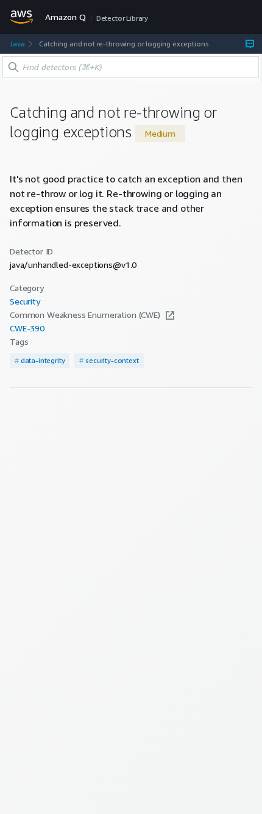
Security (25, 301)
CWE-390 (27, 328)
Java (17, 43)
